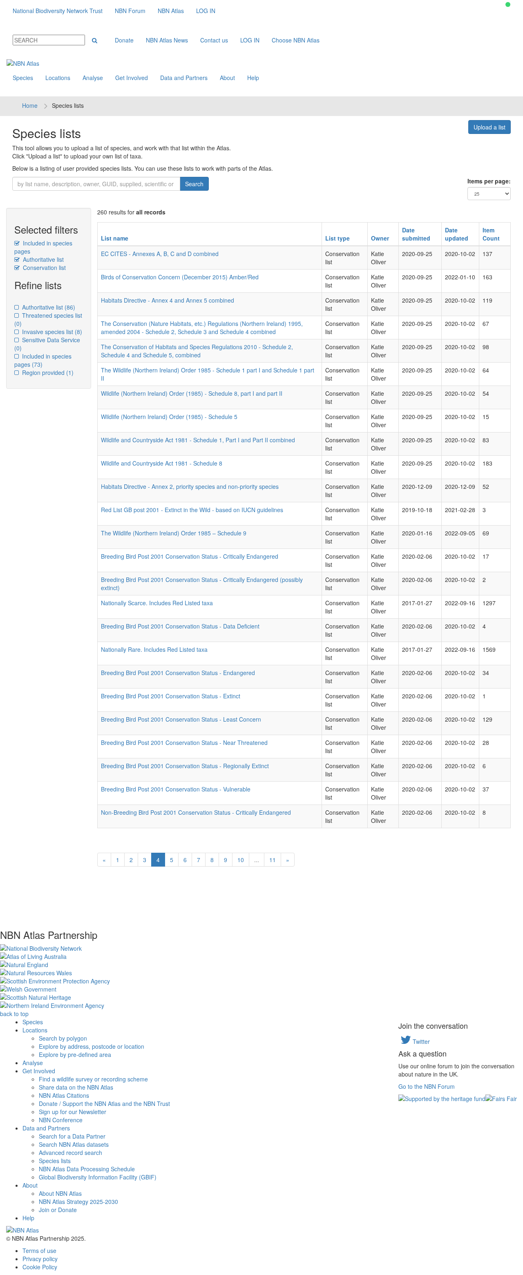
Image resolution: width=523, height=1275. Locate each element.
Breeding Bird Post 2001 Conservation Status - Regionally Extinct (185, 766)
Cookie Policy (39, 1267)
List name (114, 238)
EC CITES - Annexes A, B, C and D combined (160, 254)
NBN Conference (61, 1120)
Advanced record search (70, 1152)
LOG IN (205, 11)
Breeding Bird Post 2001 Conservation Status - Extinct (170, 696)
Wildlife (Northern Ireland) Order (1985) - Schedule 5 (169, 416)
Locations (57, 78)
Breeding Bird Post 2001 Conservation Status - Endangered (178, 673)
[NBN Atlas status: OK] (507, 4)
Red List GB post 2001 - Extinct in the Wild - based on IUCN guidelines (192, 510)
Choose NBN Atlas (296, 40)
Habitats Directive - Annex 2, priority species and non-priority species (190, 486)
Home (30, 105)
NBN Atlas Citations (64, 1095)
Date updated (456, 234)
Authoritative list (42, 259)
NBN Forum (130, 11)
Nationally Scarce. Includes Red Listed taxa (157, 603)
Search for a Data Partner (72, 1136)
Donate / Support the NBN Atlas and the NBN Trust (104, 1103)
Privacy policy (40, 1259)
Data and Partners (184, 78)
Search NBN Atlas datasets (74, 1144)
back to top (14, 1014)
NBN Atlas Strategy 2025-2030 (78, 1201)
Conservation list (43, 267)
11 (272, 860)
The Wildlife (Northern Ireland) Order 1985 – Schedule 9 (173, 533)
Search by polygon (63, 1038)
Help (253, 78)
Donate (124, 40)
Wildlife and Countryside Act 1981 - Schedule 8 (161, 463)
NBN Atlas (171, 11)
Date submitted (416, 234)
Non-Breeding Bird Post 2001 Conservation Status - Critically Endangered (196, 812)
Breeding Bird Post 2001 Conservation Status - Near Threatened (184, 742)
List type (337, 238)
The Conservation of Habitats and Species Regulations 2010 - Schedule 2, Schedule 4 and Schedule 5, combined (197, 351)
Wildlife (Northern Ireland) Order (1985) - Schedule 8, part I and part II (191, 393)
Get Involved (131, 78)
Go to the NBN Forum (426, 1086)
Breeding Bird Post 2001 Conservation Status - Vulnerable (175, 789)
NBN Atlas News (167, 40)
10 (240, 860)
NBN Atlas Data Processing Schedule (87, 1169)
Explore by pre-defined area (75, 1054)
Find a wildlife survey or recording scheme (93, 1079)
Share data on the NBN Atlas (76, 1087)
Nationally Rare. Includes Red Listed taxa (154, 649)
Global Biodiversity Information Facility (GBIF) (97, 1177)
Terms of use (39, 1250)
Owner (380, 238)
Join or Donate (58, 1210)
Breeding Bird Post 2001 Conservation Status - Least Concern (181, 719)
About (227, 78)
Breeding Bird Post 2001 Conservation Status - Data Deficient (180, 626)
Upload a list (489, 127)
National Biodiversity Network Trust (58, 11)
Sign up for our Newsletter (72, 1112)
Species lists (55, 1161)
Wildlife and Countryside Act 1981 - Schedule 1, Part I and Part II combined (198, 440)
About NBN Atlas (60, 1193)
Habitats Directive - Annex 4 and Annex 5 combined (167, 300)
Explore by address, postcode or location (91, 1046)
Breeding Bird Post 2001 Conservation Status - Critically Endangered (189, 556)
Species (23, 78)
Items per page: (489, 181)
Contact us (214, 40)
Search (194, 184)
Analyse (93, 78)
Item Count (491, 234)
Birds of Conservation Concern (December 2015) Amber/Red (180, 277)
